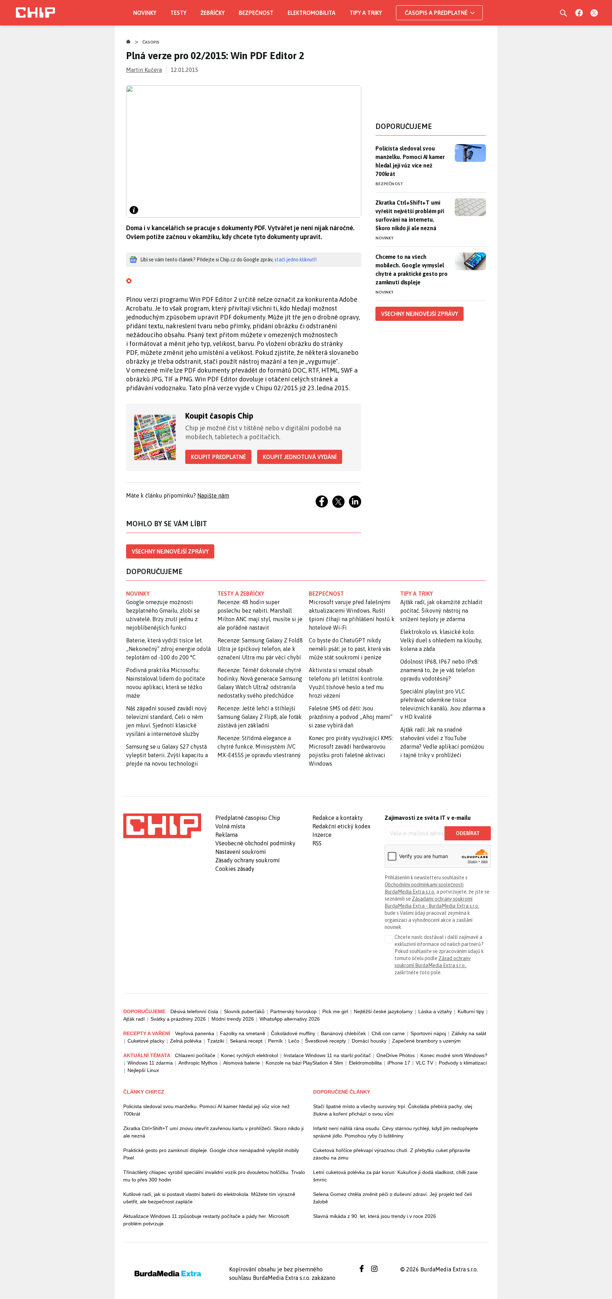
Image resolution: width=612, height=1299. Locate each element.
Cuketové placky (146, 1041)
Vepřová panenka (194, 1033)
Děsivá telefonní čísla (194, 1011)
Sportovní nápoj (428, 1033)
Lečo (293, 1041)
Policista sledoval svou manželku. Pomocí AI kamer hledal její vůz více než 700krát (409, 161)
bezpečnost (326, 593)
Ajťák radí (134, 1019)
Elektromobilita (311, 13)
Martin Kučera (144, 70)
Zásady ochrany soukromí (247, 860)
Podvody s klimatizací (463, 1063)
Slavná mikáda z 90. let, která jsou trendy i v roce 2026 (374, 1216)
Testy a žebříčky (241, 593)
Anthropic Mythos (197, 1063)
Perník (275, 1041)
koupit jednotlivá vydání (299, 457)
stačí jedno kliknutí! (295, 259)
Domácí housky (369, 1041)
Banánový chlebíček (343, 1033)
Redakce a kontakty (337, 818)
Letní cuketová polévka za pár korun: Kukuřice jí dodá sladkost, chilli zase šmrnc (395, 1175)
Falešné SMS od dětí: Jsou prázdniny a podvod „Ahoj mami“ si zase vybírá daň (350, 716)
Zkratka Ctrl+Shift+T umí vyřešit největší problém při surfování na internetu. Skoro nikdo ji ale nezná (409, 215)
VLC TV (424, 1063)
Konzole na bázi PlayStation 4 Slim (304, 1063)
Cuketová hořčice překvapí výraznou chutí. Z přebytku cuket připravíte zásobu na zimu (391, 1154)
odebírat (468, 833)
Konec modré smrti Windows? (453, 1055)
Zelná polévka (186, 1041)
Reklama (226, 835)
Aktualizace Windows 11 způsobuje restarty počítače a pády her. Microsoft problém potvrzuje (206, 1219)
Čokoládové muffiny (293, 1033)
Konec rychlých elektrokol (249, 1055)
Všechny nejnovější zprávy (170, 551)
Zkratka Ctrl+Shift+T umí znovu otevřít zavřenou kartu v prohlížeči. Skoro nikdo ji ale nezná (213, 1132)
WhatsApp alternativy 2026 (290, 1019)
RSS (317, 843)
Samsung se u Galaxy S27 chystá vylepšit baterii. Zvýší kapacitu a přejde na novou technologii (167, 755)
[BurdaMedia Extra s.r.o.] (162, 825)
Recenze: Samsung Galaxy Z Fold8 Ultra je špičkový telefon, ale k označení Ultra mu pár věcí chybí (260, 648)
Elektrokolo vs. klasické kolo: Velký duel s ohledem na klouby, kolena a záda (441, 640)
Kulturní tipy (471, 1011)
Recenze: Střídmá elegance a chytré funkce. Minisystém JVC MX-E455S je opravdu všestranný (259, 746)
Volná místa (230, 826)
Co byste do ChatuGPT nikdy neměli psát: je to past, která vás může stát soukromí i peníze (350, 648)
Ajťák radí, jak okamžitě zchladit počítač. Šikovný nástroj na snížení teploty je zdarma (441, 610)
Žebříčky (212, 13)
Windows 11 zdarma (150, 1063)
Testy (178, 13)
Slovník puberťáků (244, 1011)
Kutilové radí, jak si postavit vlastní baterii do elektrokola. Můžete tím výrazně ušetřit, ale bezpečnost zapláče (209, 1197)
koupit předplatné (218, 457)
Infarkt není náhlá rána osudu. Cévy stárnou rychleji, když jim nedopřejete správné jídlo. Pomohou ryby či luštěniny (395, 1132)
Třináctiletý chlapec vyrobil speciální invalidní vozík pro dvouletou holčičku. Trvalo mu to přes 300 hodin (214, 1175)
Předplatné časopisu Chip (247, 818)
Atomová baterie (241, 1063)
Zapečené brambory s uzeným (426, 1041)
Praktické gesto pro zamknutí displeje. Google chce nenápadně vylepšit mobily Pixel (211, 1154)
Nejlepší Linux (143, 1070)
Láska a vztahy (435, 1011)
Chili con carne (388, 1033)
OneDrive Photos (395, 1055)
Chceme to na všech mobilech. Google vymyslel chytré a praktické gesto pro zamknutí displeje (411, 269)
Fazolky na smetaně (242, 1033)
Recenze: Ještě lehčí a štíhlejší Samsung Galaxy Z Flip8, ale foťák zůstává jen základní (259, 716)
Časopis (151, 42)
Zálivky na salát (469, 1033)
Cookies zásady (234, 869)
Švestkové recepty (325, 1041)
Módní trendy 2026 (232, 1019)
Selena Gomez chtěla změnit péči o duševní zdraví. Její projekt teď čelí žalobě (392, 1197)
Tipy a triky (366, 13)
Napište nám (213, 495)
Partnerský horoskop (293, 1011)
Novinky (144, 13)
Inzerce (322, 835)
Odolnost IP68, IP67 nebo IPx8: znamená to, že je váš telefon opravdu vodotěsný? (439, 670)
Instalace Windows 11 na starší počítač (327, 1055)
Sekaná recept (246, 1041)
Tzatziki (215, 1041)
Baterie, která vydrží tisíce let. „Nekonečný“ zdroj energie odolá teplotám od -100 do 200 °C (168, 648)
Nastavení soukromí (240, 852)
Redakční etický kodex (341, 826)
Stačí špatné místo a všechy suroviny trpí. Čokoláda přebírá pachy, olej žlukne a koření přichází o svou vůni (392, 1110)
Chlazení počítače (195, 1055)
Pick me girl (335, 1011)
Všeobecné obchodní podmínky (255, 843)
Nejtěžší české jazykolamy (383, 1011)
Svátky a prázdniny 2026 (178, 1019)
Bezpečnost (256, 13)
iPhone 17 (398, 1063)
